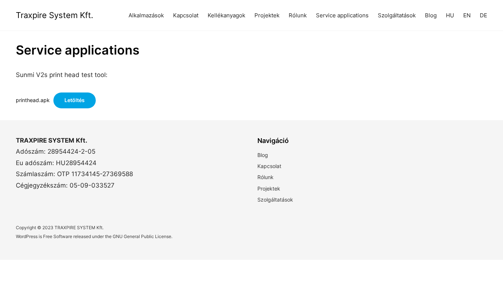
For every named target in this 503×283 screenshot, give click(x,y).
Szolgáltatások (397, 15)
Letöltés (74, 100)
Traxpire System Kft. (54, 15)
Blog (262, 155)
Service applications (342, 15)
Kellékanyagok (226, 15)
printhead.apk (33, 100)
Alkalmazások (146, 15)
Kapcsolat (185, 15)
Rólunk (298, 15)
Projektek (266, 15)
